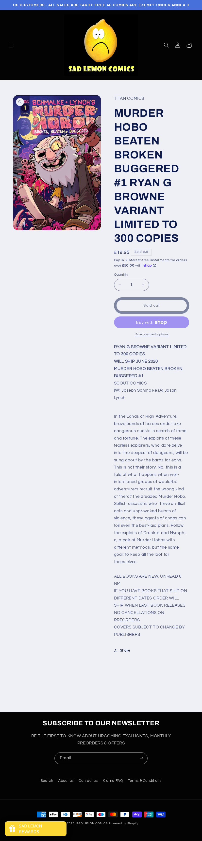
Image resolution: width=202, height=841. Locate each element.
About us (66, 781)
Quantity (121, 274)
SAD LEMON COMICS (92, 823)
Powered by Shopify (123, 823)
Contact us (88, 781)
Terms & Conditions (144, 781)
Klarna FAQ (113, 781)
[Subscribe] (141, 758)
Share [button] (125, 650)
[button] (11, 45)
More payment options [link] (151, 334)
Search (47, 781)
